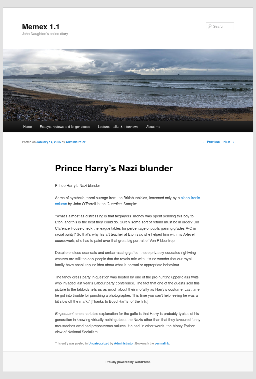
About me (153, 126)
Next (229, 141)
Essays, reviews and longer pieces (65, 126)
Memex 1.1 (41, 26)
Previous (211, 141)
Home (27, 126)
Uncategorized (98, 343)
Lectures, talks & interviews (118, 126)
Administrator (76, 142)
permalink (162, 343)
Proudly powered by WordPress (128, 361)
